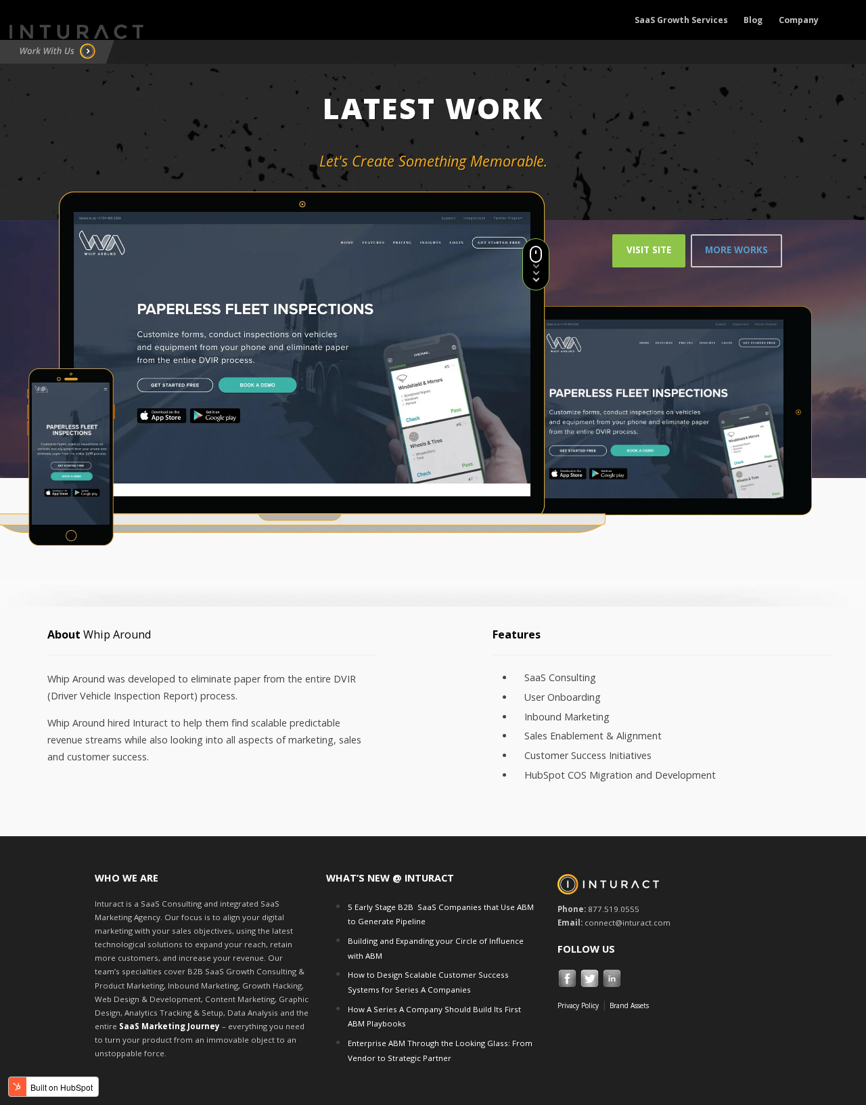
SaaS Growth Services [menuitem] (681, 20)
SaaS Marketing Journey (169, 1026)
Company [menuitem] (799, 20)
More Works (736, 250)
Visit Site (648, 250)
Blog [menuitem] (753, 20)
